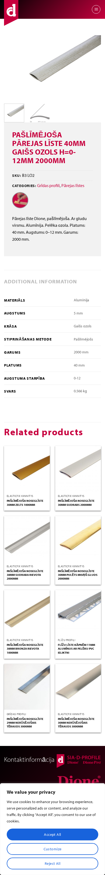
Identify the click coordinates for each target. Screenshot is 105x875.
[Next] (92, 67)
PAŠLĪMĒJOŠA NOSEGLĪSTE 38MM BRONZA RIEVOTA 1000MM (25, 648)
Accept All (52, 834)
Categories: (24, 185)
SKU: (16, 175)
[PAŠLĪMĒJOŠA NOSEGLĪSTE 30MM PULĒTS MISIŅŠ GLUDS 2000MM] (78, 539)
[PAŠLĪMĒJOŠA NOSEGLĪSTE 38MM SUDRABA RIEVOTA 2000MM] (27, 539)
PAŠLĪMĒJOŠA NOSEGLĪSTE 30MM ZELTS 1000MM (25, 502)
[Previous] (13, 67)
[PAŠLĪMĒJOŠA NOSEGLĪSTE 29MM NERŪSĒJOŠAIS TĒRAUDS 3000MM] (27, 686)
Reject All (52, 863)
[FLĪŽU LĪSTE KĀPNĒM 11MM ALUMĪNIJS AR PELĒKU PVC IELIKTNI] (78, 613)
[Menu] (96, 9)
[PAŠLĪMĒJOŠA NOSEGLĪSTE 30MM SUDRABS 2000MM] (78, 469)
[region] (52, 829)
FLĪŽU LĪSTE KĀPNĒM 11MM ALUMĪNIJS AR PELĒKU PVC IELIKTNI (76, 648)
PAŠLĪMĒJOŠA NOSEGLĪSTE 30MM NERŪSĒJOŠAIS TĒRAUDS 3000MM (76, 722)
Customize (53, 849)
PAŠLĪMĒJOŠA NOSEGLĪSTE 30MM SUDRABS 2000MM (76, 502)
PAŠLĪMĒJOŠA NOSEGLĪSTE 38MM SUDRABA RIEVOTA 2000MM (25, 575)
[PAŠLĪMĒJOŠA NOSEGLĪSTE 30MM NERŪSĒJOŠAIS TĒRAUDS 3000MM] (78, 686)
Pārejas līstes (72, 185)
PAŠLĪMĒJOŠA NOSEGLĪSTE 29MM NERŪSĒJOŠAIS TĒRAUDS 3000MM (25, 722)
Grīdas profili (48, 185)
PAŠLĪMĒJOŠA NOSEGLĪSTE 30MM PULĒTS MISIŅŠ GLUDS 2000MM (77, 575)
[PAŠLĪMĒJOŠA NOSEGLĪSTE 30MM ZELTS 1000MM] (27, 469)
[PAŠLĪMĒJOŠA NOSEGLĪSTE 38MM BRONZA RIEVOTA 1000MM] (27, 613)
